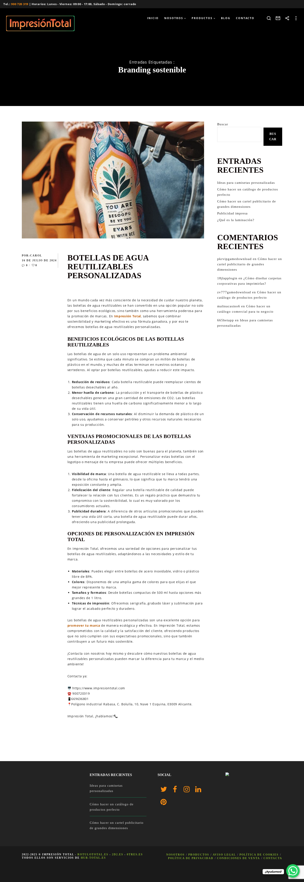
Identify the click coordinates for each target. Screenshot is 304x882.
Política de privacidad (190, 858)
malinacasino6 (228, 306)
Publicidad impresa (232, 213)
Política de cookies (259, 854)
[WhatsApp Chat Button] (293, 871)
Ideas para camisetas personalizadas (246, 182)
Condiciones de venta (238, 858)
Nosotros (175, 854)
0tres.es (135, 854)
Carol (36, 255)
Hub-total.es (93, 857)
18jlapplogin (227, 278)
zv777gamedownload (234, 292)
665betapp (225, 320)
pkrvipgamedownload (234, 259)
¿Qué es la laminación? (235, 220)
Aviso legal (224, 854)
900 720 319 (19, 4)
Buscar (222, 124)
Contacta (272, 858)
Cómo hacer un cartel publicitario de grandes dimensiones (249, 264)
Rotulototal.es (92, 854)
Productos (198, 854)
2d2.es (117, 854)
